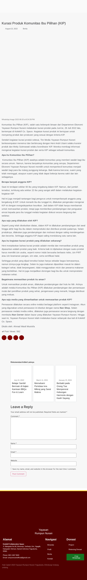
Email (13, 452)
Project (71, 545)
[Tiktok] (82, 566)
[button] (4, 337)
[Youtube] (78, 566)
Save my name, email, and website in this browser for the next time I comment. (44, 469)
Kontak (50, 559)
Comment (15, 416)
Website (14, 460)
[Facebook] (68, 566)
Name (14, 443)
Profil (49, 549)
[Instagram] (73, 566)
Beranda (50, 545)
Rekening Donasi (75, 549)
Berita (25, 29)
